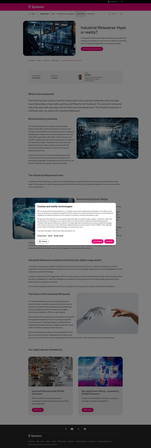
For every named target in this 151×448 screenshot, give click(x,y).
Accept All (109, 241)
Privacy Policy (41, 236)
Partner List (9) (58, 236)
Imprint (50, 236)
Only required (97, 241)
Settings (44, 241)
